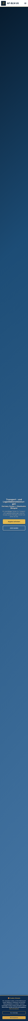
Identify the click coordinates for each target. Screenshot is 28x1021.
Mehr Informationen (14, 1008)
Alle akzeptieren (14, 1017)
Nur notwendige (14, 1012)
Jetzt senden (14, 528)
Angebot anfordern (14, 521)
